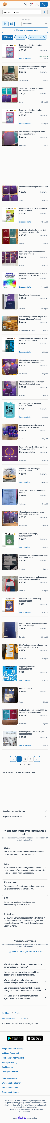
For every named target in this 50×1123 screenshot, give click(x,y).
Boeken (19, 37)
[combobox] (21, 12)
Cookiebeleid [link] (7, 1067)
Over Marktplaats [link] (9, 1078)
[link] (5, 4)
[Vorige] (13, 759)
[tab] (5, 23)
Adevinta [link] (6, 1087)
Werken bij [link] (6, 1083)
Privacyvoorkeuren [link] (10, 1072)
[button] (31, 4)
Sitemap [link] (15, 1092)
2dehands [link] (14, 1087)
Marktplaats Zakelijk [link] (15, 1049)
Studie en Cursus (36, 37)
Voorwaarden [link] (18, 1058)
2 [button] (25, 759)
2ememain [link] (6, 1092)
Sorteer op (25, 19)
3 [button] (30, 759)
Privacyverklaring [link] (9, 1062)
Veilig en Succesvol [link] (10, 1053)
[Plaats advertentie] (44, 4)
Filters (9, 37)
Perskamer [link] (16, 1083)
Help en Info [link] (7, 1058)
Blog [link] (4, 1049)
